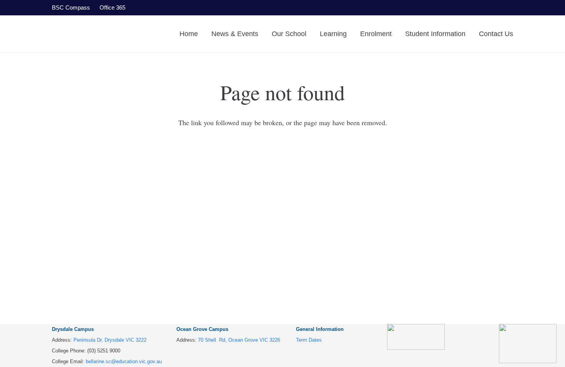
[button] (264, 34)
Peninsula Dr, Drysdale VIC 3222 (109, 340)
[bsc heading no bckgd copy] (101, 33)
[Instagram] (506, 8)
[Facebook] (434, 8)
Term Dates (309, 340)
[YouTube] (452, 8)
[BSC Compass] (470, 8)
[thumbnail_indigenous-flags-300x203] (528, 343)
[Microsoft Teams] (488, 8)
